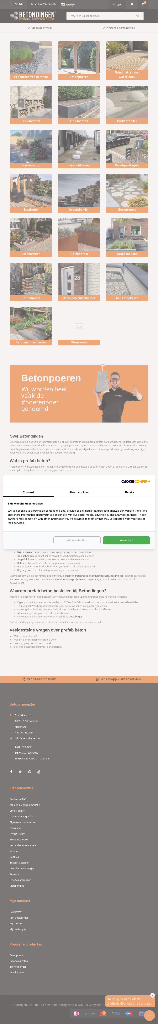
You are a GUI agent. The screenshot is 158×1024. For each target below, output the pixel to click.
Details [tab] (129, 492)
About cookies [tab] (79, 492)
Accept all (126, 540)
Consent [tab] (28, 492)
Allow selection (77, 540)
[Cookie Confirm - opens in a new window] (135, 481)
